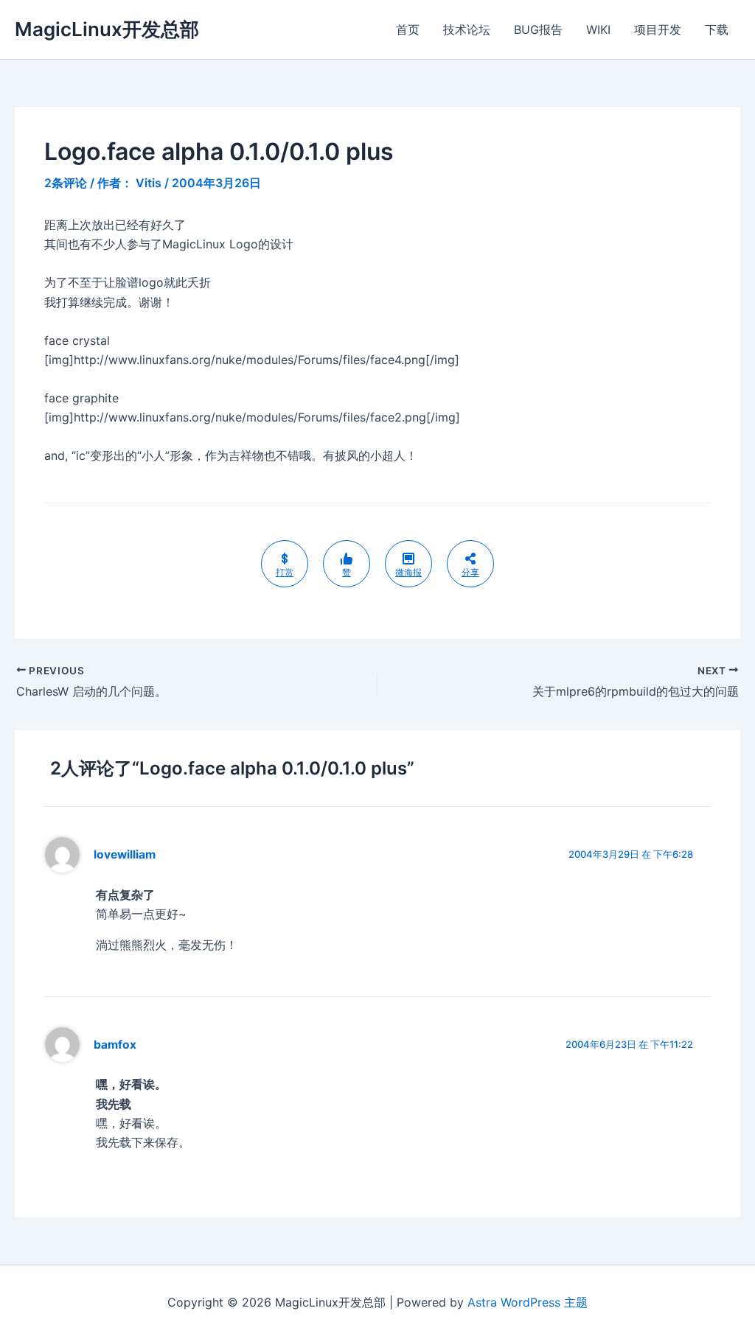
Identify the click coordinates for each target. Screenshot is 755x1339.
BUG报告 (538, 29)
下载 (716, 29)
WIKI (598, 29)
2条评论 (65, 182)
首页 (408, 29)
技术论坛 (466, 29)
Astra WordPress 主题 (527, 1302)
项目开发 (657, 29)
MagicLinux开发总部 (107, 29)
